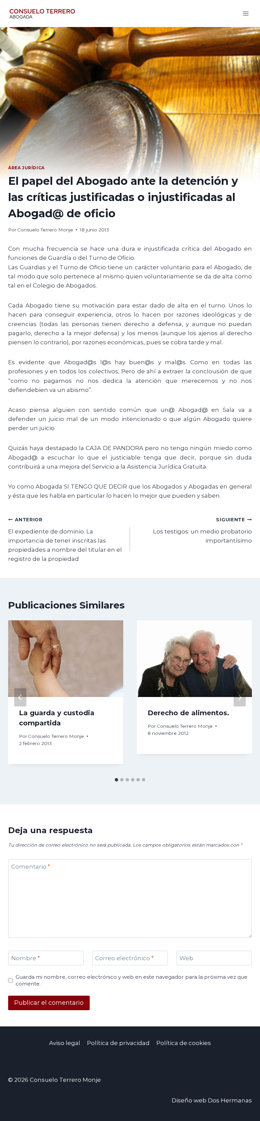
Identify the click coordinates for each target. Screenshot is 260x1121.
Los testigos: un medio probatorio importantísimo (202, 530)
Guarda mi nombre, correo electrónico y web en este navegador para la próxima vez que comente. (131, 980)
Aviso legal (64, 1043)
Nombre (25, 958)
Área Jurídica (26, 167)
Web (186, 958)
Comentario (30, 866)
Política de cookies (183, 1043)
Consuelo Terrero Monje (45, 229)
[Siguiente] (240, 697)
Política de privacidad (118, 1043)
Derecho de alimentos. (188, 713)
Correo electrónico (124, 958)
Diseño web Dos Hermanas (212, 1100)
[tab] (116, 779)
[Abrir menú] (245, 13)
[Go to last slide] (20, 697)
